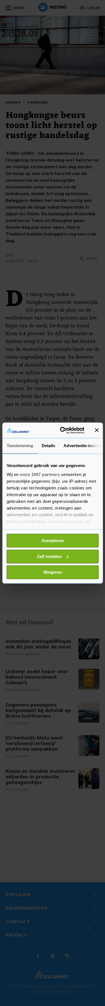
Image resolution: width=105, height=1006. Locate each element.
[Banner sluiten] (97, 430)
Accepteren (52, 540)
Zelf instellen (49, 556)
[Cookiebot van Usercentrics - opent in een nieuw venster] (62, 430)
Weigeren (52, 572)
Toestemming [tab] (19, 445)
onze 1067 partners (40, 474)
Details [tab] (48, 445)
